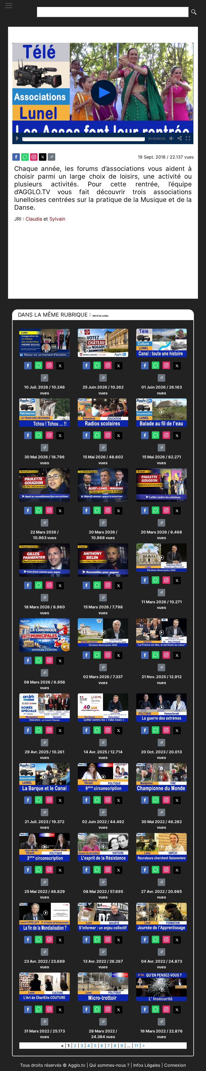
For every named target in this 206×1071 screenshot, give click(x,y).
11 (136, 1045)
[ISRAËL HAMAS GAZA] (161, 707)
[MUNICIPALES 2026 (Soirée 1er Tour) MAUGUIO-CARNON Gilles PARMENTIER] (44, 559)
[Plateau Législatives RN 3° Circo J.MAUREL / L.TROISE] (44, 846)
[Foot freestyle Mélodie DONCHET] (161, 777)
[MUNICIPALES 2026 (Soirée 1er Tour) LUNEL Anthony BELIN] (103, 559)
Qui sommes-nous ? (109, 1065)
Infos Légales (146, 1065)
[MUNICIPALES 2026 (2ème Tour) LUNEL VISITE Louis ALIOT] (103, 484)
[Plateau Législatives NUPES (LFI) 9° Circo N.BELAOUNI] (103, 777)
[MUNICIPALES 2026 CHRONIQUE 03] (44, 634)
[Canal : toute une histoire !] (161, 342)
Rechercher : (22, 11)
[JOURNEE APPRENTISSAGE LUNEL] (161, 916)
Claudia (33, 219)
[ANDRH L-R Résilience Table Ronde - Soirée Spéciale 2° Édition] (44, 707)
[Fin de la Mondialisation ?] (44, 916)
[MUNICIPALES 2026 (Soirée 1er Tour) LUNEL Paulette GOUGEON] (44, 484)
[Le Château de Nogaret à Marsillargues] (103, 342)
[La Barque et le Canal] (44, 777)
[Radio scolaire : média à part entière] (103, 412)
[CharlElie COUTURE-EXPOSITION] (44, 986)
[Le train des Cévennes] (44, 412)
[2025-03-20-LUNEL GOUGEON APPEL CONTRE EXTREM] (161, 484)
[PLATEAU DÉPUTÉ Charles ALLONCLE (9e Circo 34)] (161, 632)
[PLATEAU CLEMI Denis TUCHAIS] (103, 707)
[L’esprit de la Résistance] (103, 846)
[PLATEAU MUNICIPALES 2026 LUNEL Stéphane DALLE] (161, 557)
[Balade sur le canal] (161, 412)
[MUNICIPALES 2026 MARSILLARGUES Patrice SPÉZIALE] (103, 632)
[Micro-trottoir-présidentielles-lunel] (103, 986)
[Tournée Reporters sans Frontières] (103, 916)
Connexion (175, 1065)
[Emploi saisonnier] (161, 846)
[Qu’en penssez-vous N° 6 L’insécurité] (161, 986)
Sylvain (57, 219)
